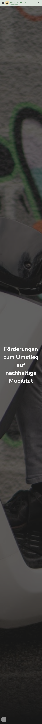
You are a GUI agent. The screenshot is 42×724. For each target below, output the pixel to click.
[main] (21, 365)
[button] (2, 3)
